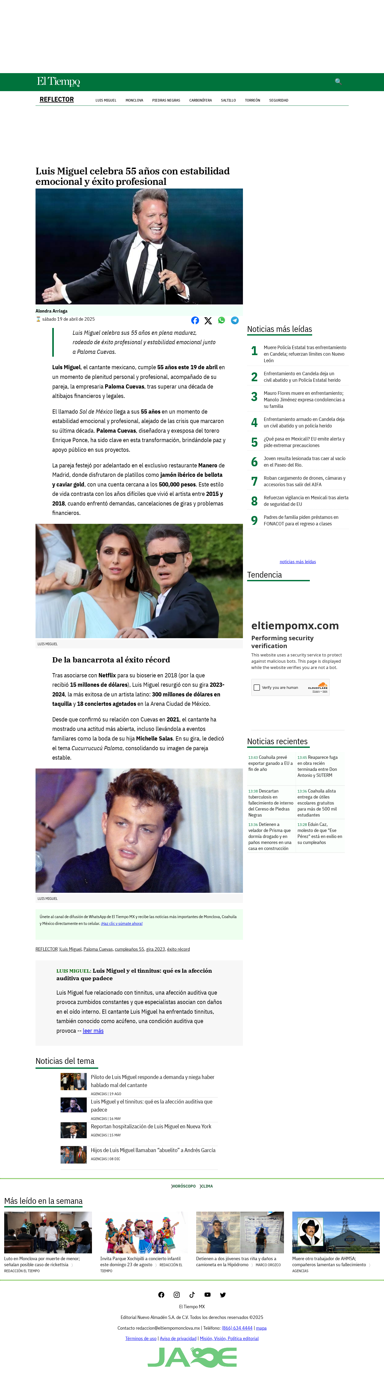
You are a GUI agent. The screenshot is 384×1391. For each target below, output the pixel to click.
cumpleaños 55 (129, 949)
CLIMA (207, 1186)
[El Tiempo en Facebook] (165, 1296)
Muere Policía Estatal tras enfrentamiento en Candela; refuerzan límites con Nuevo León (305, 353)
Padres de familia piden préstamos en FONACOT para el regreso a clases (301, 520)
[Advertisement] (192, 36)
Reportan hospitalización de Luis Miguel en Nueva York (151, 1126)
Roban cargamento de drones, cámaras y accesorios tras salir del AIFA (305, 481)
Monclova (134, 100)
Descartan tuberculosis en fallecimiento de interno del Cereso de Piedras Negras (270, 803)
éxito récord (178, 949)
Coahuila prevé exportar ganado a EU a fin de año (270, 763)
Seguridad (278, 100)
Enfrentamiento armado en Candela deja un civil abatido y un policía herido (304, 422)
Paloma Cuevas (98, 949)
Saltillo (228, 100)
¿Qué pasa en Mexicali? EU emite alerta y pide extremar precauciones (304, 441)
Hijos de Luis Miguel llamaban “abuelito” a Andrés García (153, 1150)
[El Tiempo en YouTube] (212, 1296)
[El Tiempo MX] (58, 86)
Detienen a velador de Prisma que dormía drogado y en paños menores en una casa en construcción (270, 836)
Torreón (252, 100)
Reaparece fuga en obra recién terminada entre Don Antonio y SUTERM (318, 766)
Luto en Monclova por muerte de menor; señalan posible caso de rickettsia (42, 1264)
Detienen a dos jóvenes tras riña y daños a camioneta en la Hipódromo (238, 1261)
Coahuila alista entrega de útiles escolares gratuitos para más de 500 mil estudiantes (317, 803)
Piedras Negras (166, 100)
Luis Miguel (71, 949)
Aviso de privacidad (178, 1338)
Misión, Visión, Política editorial (229, 1338)
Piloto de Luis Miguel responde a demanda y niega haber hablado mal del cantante (152, 1081)
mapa (261, 1328)
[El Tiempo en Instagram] (181, 1296)
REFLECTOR (57, 99)
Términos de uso (140, 1338)
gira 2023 (155, 949)
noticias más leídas (298, 562)
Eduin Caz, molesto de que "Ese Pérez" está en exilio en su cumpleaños (320, 833)
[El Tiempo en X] (223, 1296)
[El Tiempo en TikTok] (196, 1296)
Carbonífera (200, 100)
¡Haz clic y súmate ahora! (122, 923)
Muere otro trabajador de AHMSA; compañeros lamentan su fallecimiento (329, 1264)
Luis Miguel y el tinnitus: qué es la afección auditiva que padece (151, 1105)
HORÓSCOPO (184, 1186)
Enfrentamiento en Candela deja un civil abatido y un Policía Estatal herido (302, 376)
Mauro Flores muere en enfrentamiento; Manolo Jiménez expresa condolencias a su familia (304, 399)
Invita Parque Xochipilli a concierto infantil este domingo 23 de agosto (141, 1264)
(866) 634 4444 (237, 1328)
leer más (93, 1030)
